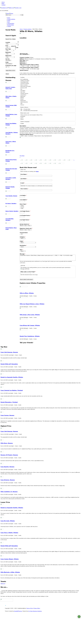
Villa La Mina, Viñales (27, 293)
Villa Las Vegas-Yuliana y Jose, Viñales (32, 304)
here (37, 171)
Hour (21, 249)
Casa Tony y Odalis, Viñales (9, 532)
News (3, 3)
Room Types (23, 204)
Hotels (8, 20)
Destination (23, 245)
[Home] (7, 13)
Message (22, 254)
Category (22, 236)
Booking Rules (10, 24)
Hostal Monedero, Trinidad (9, 402)
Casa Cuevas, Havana (7, 415)
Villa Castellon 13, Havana (9, 491)
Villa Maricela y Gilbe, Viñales (10, 572)
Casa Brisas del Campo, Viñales (30, 325)
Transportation (10, 23)
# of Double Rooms (25, 215)
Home (3, 2)
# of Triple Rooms (25, 219)
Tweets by (3, 583)
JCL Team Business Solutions (35, 611)
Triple (22, 208)
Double (22, 206)
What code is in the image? (28, 271)
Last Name (24, 178)
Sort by (7, 59)
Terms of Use (30, 608)
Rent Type (8, 49)
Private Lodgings (11, 19)
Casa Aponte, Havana (7, 466)
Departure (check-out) (26, 228)
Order (7, 62)
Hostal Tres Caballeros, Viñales (30, 336)
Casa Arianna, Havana (8, 480)
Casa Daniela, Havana (11, 195)
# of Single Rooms (25, 211)
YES (22, 234)
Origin (22, 241)
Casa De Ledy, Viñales (8, 520)
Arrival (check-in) (25, 224)
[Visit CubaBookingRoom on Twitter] (11, 7)
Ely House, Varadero (11, 203)
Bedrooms (8, 52)
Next (23, 155)
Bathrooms (8, 55)
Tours (8, 22)
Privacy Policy (37, 608)
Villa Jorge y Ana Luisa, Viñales (30, 314)
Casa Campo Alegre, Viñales (10, 559)
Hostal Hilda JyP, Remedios (9, 364)
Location (8, 42)
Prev (21, 155)
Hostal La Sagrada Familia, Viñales (12, 377)
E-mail (23, 183)
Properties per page (11, 65)
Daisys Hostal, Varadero (12, 211)
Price (7, 45)
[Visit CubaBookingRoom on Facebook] (4, 7)
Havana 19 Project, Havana (9, 455)
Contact (3, 5)
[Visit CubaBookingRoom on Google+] (17, 7)
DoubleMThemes (18, 611)
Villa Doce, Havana (7, 443)
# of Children (24, 199)
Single (22, 205)
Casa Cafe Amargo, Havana (9, 352)
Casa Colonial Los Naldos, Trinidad (12, 390)
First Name (24, 174)
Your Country (24, 188)
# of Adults (23, 195)
